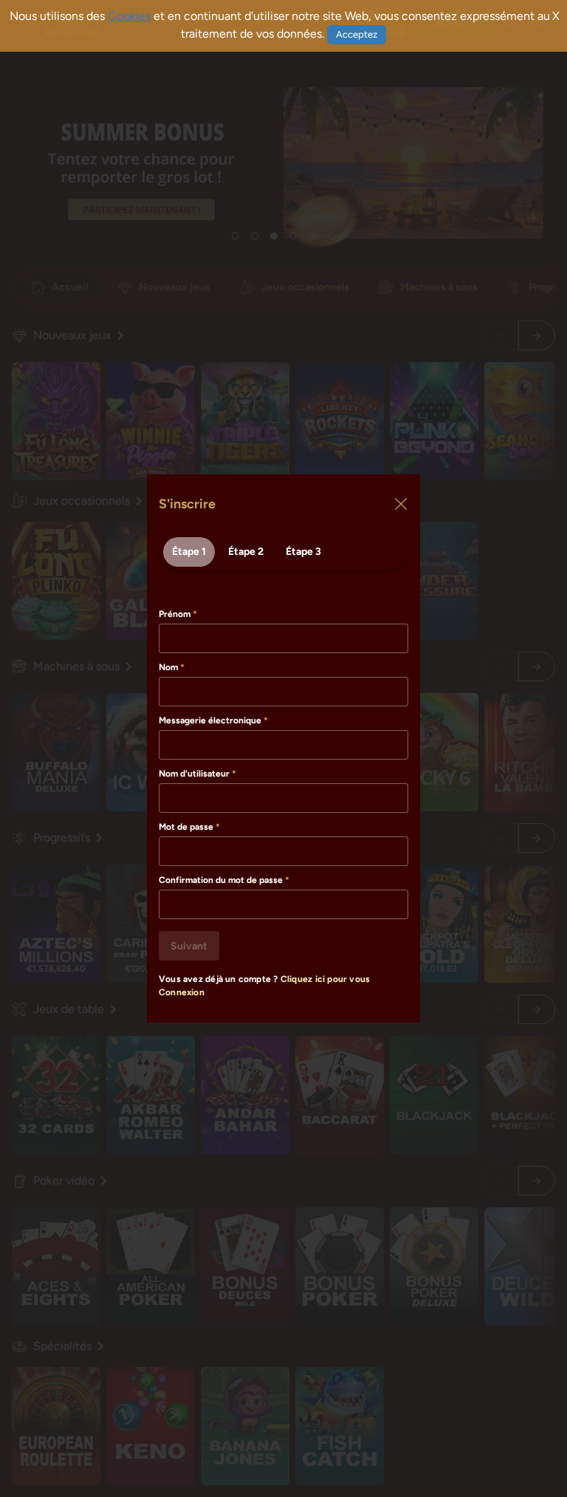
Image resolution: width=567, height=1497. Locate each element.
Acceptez (356, 34)
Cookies (129, 16)
